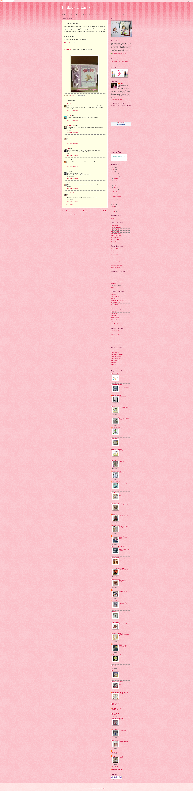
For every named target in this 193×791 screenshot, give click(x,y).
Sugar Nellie (115, 611)
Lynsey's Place (115, 557)
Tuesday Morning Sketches (116, 265)
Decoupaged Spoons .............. (123, 559)
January (115, 199)
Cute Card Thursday (115, 296)
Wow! (113, 667)
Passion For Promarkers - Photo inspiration (124, 451)
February (116, 190)
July (115, 183)
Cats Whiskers (115, 601)
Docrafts (112, 218)
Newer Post (65, 211)
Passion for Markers (123, 375)
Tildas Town (113, 321)
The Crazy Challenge (115, 237)
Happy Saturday (116, 191)
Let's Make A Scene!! (123, 440)
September (116, 178)
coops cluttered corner (117, 449)
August (115, 180)
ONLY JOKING (116, 482)
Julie (113, 406)
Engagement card (122, 396)
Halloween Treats (122, 656)
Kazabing (69, 115)
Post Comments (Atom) (73, 214)
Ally (68, 171)
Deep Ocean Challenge (115, 250)
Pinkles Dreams (76, 7)
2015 (113, 167)
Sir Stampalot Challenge (116, 235)
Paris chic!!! (121, 719)
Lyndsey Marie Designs (117, 428)
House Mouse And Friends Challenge (123, 581)
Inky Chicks (113, 257)
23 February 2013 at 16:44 (72, 132)
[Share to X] (81, 95)
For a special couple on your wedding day (123, 527)
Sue (68, 148)
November (116, 176)
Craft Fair (114, 704)
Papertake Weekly (114, 259)
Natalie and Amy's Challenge (117, 281)
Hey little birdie (122, 613)
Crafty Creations (114, 277)
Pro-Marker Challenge (115, 261)
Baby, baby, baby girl (117, 194)
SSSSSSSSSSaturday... (123, 591)
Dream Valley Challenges (116, 356)
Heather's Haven (116, 579)
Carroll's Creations (116, 395)
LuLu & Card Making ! (117, 384)
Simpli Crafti (115, 374)
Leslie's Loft (115, 729)
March (115, 187)
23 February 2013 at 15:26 (72, 110)
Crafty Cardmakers (115, 229)
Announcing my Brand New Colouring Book (123, 570)
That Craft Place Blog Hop (123, 683)
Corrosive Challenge (115, 352)
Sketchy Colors (114, 362)
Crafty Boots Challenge (116, 227)
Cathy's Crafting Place (117, 681)
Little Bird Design (116, 767)
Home (85, 211)
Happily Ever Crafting (117, 756)
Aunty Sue (69, 104)
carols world (115, 492)
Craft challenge (114, 294)
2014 (113, 169)
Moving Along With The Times (117, 300)
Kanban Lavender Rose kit (123, 742)
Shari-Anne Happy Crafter (118, 547)
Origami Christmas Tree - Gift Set (124, 419)
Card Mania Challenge (115, 350)
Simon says (113, 283)
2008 (113, 211)
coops (68, 160)
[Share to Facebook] (82, 95)
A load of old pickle (116, 655)
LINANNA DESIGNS (117, 503)
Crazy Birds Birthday (123, 407)
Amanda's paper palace (117, 633)
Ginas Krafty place (116, 708)
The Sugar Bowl (114, 304)
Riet (68, 136)
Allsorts (112, 332)
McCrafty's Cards (71, 125)
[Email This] (78, 95)
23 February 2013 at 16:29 (72, 120)
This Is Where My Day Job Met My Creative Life (124, 386)
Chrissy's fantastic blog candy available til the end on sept (120, 62)
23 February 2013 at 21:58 (72, 155)
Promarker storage (117, 196)
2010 (113, 206)
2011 (113, 204)
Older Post (105, 211)
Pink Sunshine (115, 671)
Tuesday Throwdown (115, 267)
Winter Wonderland (115, 323)
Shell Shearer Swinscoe (72, 193)
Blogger (103, 788)
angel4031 (114, 460)
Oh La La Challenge (115, 231)
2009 (113, 209)
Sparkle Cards (115, 703)
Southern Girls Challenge (116, 302)
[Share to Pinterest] (84, 95)
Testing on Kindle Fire (123, 515)
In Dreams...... (121, 757)
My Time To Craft (68, 49)
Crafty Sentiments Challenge (117, 354)
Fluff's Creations (116, 665)
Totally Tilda (113, 364)
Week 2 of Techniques (123, 483)
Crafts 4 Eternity (114, 313)
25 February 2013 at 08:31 (72, 201)
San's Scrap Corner (116, 471)
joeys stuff (114, 590)
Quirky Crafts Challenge (116, 358)
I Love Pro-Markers (115, 255)
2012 (113, 202)
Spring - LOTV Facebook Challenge (124, 635)
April (115, 185)
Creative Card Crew (115, 248)
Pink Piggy (114, 438)
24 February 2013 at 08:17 (72, 178)
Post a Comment (69, 204)
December (116, 173)
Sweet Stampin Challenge (116, 343)
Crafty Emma (115, 713)
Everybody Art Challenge (116, 253)
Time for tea (121, 461)
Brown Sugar (113, 311)
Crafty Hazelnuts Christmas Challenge (119, 335)
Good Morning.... (115, 714)
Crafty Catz (113, 315)
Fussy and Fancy (114, 319)
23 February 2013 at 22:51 (72, 166)
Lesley (121, 83)
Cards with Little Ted (117, 769)
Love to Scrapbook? (123, 693)
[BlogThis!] (80, 95)
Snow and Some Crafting (124, 504)
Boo (120, 672)
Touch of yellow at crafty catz (124, 494)
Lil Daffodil (115, 751)
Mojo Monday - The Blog (118, 536)
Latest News (114, 752)
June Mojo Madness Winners (123, 537)
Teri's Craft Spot (116, 417)
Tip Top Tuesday (114, 263)
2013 (113, 171)
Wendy (68, 182)
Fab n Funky (66, 46)
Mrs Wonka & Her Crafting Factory (120, 692)
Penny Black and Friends (116, 339)
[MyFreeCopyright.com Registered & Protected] (121, 55)
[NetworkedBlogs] (121, 122)
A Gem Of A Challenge (116, 330)
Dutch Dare (113, 298)
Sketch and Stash (67, 42)
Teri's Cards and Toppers (118, 568)
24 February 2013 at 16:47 (72, 188)
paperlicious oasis (116, 525)
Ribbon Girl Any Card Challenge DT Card (123, 602)
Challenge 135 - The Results (123, 624)
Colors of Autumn (122, 730)
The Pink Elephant (115, 241)
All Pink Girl (115, 740)
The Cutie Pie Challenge (116, 239)
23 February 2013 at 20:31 (72, 143)
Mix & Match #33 (122, 472)
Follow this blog (121, 124)
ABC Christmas (114, 275)
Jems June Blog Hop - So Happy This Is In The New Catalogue (124, 549)
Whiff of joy (113, 287)
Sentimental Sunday (115, 360)
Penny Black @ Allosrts (116, 233)
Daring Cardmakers (115, 317)
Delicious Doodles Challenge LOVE (123, 646)
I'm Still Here (115, 709)
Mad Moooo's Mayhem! (117, 718)
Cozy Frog (114, 514)
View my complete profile (116, 99)
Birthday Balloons (123, 429)
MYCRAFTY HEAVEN (117, 644)
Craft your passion (114, 225)
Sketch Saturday (114, 341)
